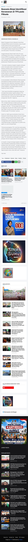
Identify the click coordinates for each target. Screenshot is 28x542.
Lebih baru (4, 203)
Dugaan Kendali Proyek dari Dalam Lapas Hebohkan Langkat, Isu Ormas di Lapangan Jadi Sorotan (18, 339)
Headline (20, 158)
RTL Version (21, 537)
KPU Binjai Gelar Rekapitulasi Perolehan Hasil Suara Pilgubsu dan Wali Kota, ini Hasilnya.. (7, 179)
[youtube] (8, 387)
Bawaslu (12, 158)
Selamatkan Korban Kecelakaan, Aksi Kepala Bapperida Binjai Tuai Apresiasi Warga (17, 364)
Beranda (3, 6)
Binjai (16, 158)
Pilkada (24, 158)
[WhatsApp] (16, 162)
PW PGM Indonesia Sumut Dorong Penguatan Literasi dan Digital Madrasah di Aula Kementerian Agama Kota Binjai (18, 305)
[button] (2, 2)
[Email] (19, 162)
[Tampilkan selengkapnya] (22, 162)
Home (16, 537)
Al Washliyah (9, 6)
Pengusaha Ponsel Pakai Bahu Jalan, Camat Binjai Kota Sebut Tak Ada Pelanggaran (17, 331)
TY (11, 539)
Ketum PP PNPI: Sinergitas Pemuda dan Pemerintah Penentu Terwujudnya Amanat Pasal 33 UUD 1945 (18, 323)
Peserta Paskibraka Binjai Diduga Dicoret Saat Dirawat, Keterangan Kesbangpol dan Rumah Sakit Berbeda (17, 457)
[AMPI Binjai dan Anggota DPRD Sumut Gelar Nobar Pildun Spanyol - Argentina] (7, 357)
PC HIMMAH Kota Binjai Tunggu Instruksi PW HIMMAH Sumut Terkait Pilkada (6, 196)
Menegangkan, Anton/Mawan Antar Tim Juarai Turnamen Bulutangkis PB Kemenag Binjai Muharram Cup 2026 (18, 315)
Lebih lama (23, 203)
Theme (20, 539)
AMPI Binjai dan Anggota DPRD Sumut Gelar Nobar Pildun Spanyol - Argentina (18, 357)
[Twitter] (13, 162)
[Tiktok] (19, 387)
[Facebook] (8, 390)
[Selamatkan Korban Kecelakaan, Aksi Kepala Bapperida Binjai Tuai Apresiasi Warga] (7, 364)
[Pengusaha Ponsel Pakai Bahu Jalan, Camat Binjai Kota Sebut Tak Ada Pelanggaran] (7, 332)
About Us (6, 537)
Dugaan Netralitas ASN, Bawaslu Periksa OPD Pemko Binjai (20, 179)
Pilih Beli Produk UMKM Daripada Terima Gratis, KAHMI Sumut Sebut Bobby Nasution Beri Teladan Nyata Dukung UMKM (18, 349)
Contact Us (11, 537)
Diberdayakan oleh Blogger (10, 412)
